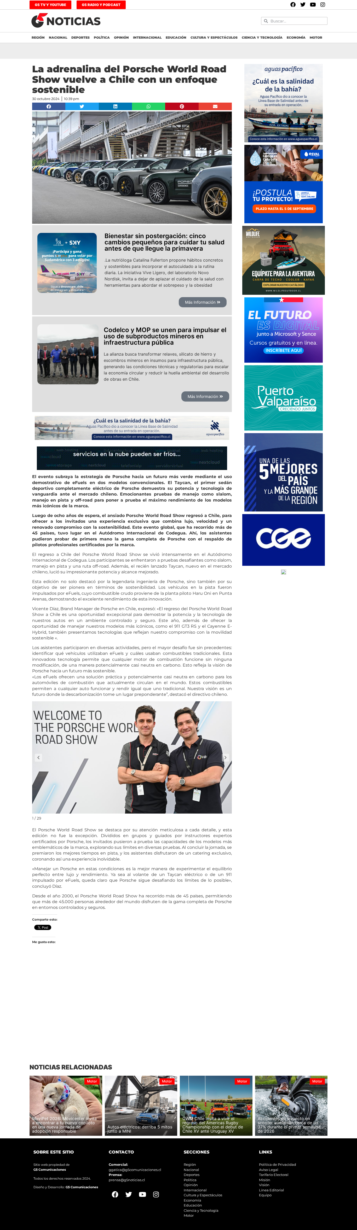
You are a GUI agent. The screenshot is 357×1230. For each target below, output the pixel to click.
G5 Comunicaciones (49, 1170)
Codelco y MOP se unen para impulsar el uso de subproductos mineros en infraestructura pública (165, 336)
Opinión (121, 37)
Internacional (147, 37)
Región (38, 37)
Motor (316, 37)
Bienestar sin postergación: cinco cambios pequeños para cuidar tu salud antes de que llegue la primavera (164, 242)
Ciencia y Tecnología (262, 37)
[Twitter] (303, 4)
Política (102, 37)
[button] (48, 106)
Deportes (80, 37)
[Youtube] (313, 4)
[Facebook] (293, 4)
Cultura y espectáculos (214, 37)
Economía (296, 37)
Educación (176, 37)
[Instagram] (322, 4)
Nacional (58, 37)
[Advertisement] (132, 1012)
